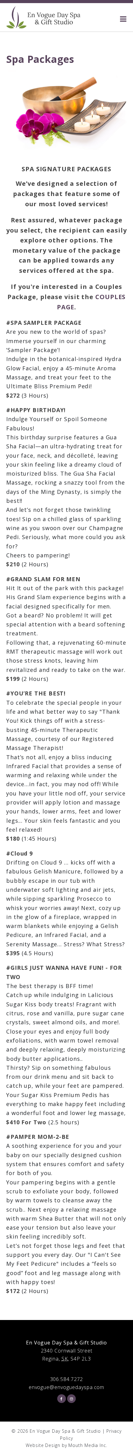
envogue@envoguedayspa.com (67, 1387)
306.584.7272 (66, 1379)
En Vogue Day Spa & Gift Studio (65, 1431)
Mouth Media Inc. (87, 1445)
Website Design (43, 1445)
